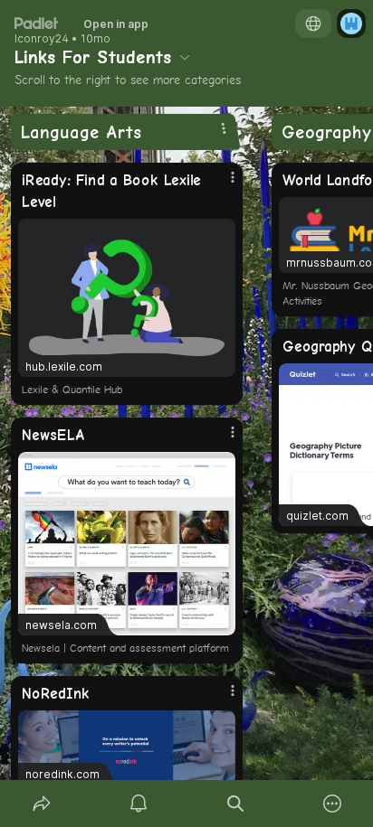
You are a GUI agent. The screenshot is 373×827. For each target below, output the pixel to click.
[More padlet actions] (331, 803)
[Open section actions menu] (223, 128)
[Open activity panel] (138, 803)
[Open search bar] (235, 803)
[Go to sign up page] (351, 23)
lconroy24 (41, 39)
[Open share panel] (41, 803)
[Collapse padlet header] (184, 57)
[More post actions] (221, 184)
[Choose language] (313, 23)
